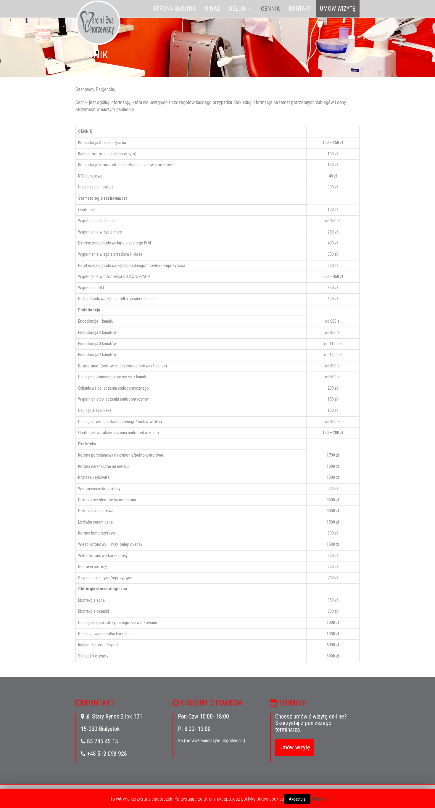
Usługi (237, 8)
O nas (212, 8)
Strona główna (174, 8)
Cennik (270, 8)
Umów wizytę (337, 8)
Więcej (318, 799)
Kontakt (300, 8)
